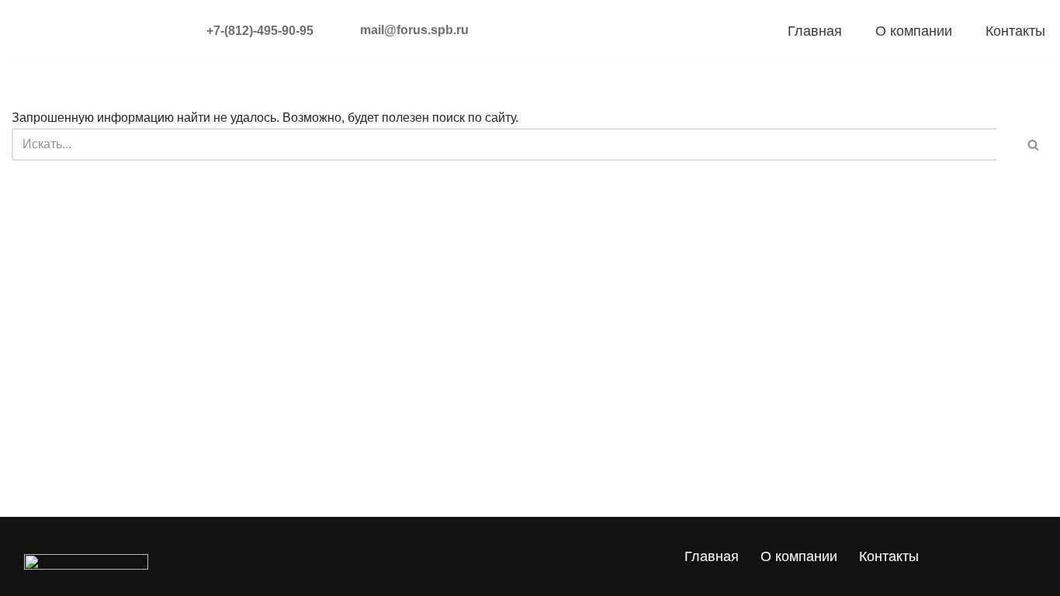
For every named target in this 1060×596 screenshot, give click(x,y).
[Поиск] (1022, 144)
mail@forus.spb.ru (414, 29)
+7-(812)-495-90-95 (238, 30)
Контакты (1015, 31)
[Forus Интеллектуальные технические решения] (76, 30)
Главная (815, 31)
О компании (913, 31)
